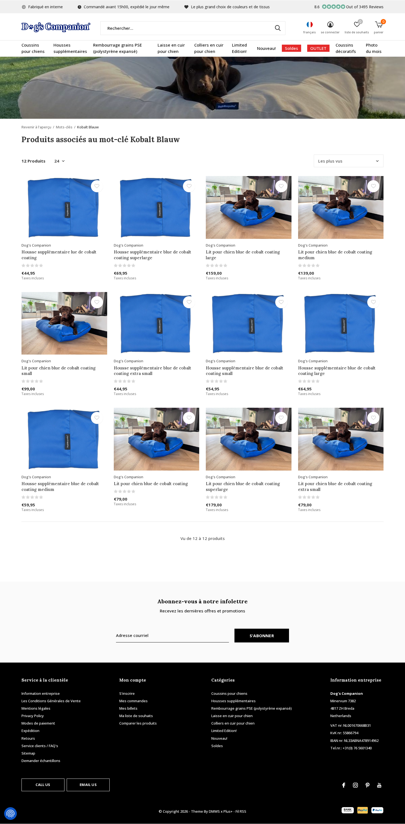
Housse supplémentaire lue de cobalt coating (58, 254)
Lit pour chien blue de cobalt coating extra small (335, 486)
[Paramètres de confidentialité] (10, 813)
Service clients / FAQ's (39, 745)
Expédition (30, 730)
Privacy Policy (32, 715)
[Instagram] (355, 785)
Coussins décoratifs (346, 48)
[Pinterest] (367, 785)
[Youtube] (379, 785)
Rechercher (277, 28)
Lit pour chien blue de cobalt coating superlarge (243, 486)
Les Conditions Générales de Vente (51, 700)
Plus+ (228, 811)
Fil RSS (241, 811)
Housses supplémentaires (70, 48)
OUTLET (318, 48)
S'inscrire (127, 693)
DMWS (214, 811)
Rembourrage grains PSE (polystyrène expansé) (117, 48)
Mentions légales (35, 708)
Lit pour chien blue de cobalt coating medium (335, 254)
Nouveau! (266, 48)
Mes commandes (133, 700)
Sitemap (28, 753)
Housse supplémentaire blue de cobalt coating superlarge (152, 254)
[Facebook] (343, 785)
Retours (28, 738)
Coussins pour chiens (33, 48)
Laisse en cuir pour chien (171, 48)
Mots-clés (64, 127)
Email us (88, 784)
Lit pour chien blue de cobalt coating (151, 483)
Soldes (291, 48)
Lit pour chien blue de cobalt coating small (58, 370)
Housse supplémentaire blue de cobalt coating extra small (152, 370)
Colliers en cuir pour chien (208, 48)
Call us (43, 784)
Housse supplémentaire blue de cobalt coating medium (60, 486)
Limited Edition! (239, 48)
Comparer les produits (138, 723)
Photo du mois (374, 48)
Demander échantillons (40, 760)
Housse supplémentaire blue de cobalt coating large (337, 370)
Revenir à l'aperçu (36, 127)
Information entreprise (40, 693)
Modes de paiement (38, 723)
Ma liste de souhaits (136, 715)
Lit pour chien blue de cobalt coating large (243, 254)
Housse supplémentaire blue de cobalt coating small (244, 370)
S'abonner (262, 635)
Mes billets (128, 708)
